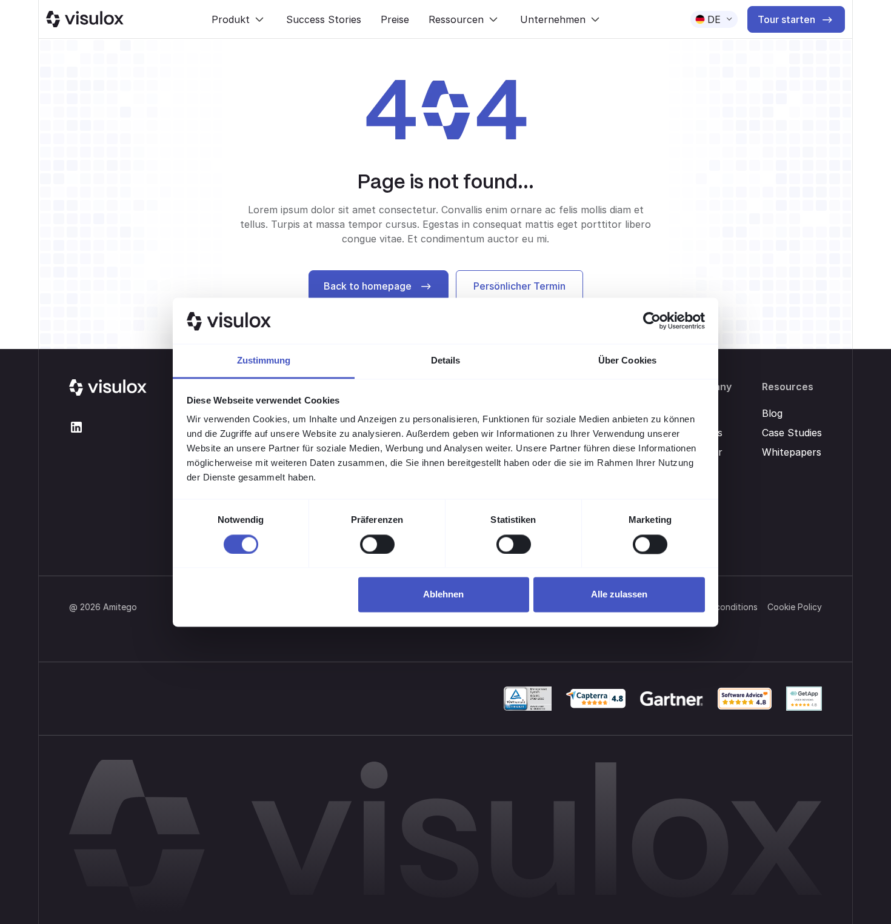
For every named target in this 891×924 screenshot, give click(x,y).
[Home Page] (85, 19)
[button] (239, 19)
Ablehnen (443, 595)
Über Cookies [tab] (627, 361)
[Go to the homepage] (108, 387)
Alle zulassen (619, 595)
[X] (76, 427)
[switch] (377, 544)
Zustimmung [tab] (264, 361)
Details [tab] (446, 361)
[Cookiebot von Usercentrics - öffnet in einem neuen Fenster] (652, 320)
